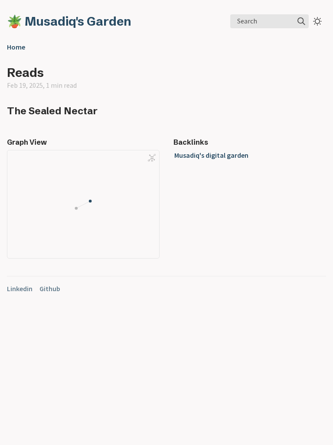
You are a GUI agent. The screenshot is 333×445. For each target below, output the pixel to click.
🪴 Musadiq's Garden (69, 21)
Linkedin (20, 288)
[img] (301, 21)
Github (49, 288)
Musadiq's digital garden (211, 155)
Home (16, 47)
